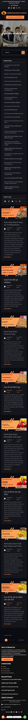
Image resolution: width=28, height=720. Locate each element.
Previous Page (7, 635)
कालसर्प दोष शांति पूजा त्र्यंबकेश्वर (12, 102)
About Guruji (6, 668)
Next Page (21, 640)
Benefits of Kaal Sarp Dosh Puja (12, 74)
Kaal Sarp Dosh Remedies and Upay (13, 113)
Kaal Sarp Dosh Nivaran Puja (12, 106)
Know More (7, 257)
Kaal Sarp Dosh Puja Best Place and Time (13, 121)
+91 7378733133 (14, 5)
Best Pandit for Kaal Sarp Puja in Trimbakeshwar (12, 163)
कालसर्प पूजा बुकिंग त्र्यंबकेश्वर (11, 94)
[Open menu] (5, 17)
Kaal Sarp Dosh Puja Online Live (12, 81)
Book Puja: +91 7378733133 (15, 17)
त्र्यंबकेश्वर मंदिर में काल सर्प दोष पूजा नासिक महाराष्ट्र (13, 149)
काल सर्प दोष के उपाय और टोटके (12, 117)
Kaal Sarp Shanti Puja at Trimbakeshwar (10, 98)
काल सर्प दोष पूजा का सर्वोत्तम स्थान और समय (13, 126)
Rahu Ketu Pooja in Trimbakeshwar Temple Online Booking (13, 182)
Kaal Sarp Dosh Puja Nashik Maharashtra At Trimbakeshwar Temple (12, 143)
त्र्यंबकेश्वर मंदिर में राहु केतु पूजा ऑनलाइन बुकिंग (11, 187)
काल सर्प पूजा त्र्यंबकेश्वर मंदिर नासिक (13, 178)
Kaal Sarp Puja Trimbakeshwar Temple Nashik (12, 173)
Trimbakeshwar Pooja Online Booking (12, 65)
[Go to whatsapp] (25, 717)
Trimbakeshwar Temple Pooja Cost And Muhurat (13, 154)
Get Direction (7, 659)
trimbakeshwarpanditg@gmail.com (12, 704)
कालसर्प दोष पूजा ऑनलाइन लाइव (12, 85)
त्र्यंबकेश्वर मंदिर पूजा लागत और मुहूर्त (13, 159)
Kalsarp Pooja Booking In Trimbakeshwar (11, 89)
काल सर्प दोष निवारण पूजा (10, 110)
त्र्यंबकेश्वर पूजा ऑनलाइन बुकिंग (12, 70)
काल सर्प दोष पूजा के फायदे (11, 77)
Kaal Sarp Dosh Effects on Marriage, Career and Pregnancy (14, 132)
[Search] (23, 52)
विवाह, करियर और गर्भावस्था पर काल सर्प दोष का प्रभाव (13, 137)
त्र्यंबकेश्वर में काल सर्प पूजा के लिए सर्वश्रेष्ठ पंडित (12, 168)
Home (4, 666)
